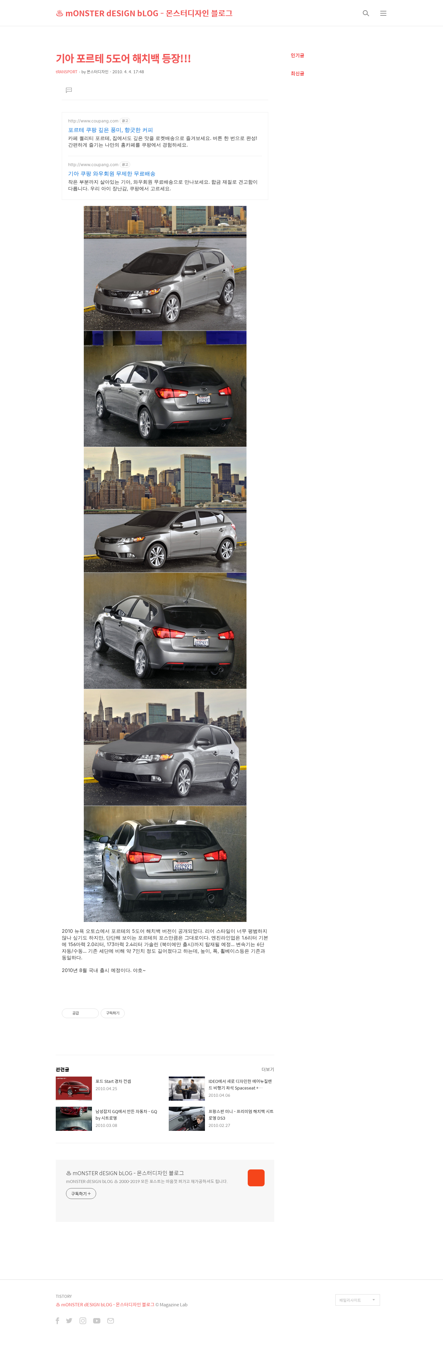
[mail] (110, 1321)
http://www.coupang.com (93, 120)
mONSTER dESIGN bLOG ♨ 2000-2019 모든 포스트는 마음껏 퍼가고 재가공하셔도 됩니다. (147, 1181)
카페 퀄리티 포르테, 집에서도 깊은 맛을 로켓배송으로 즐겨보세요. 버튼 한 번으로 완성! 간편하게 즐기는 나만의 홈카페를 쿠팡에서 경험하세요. (162, 141)
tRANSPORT (66, 71)
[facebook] (57, 1321)
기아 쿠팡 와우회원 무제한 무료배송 (112, 173)
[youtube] (96, 1321)
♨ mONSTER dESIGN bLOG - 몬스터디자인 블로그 (144, 13)
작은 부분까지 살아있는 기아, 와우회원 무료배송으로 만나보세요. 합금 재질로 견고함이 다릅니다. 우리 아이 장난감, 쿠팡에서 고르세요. (163, 185)
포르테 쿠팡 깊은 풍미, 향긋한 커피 (110, 130)
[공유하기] (84, 1013)
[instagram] (83, 1321)
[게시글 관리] (92, 1013)
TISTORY (64, 1296)
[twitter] (69, 1321)
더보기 (268, 1069)
